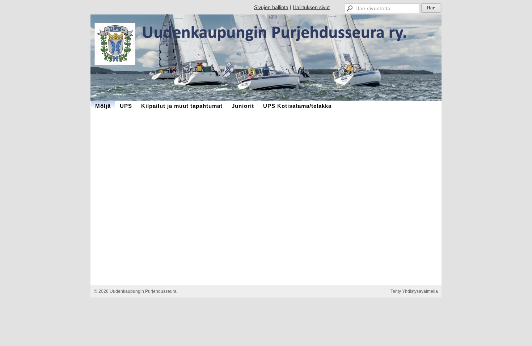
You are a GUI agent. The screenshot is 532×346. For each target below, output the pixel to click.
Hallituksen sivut (311, 7)
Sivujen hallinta (271, 7)
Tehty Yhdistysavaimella (414, 291)
